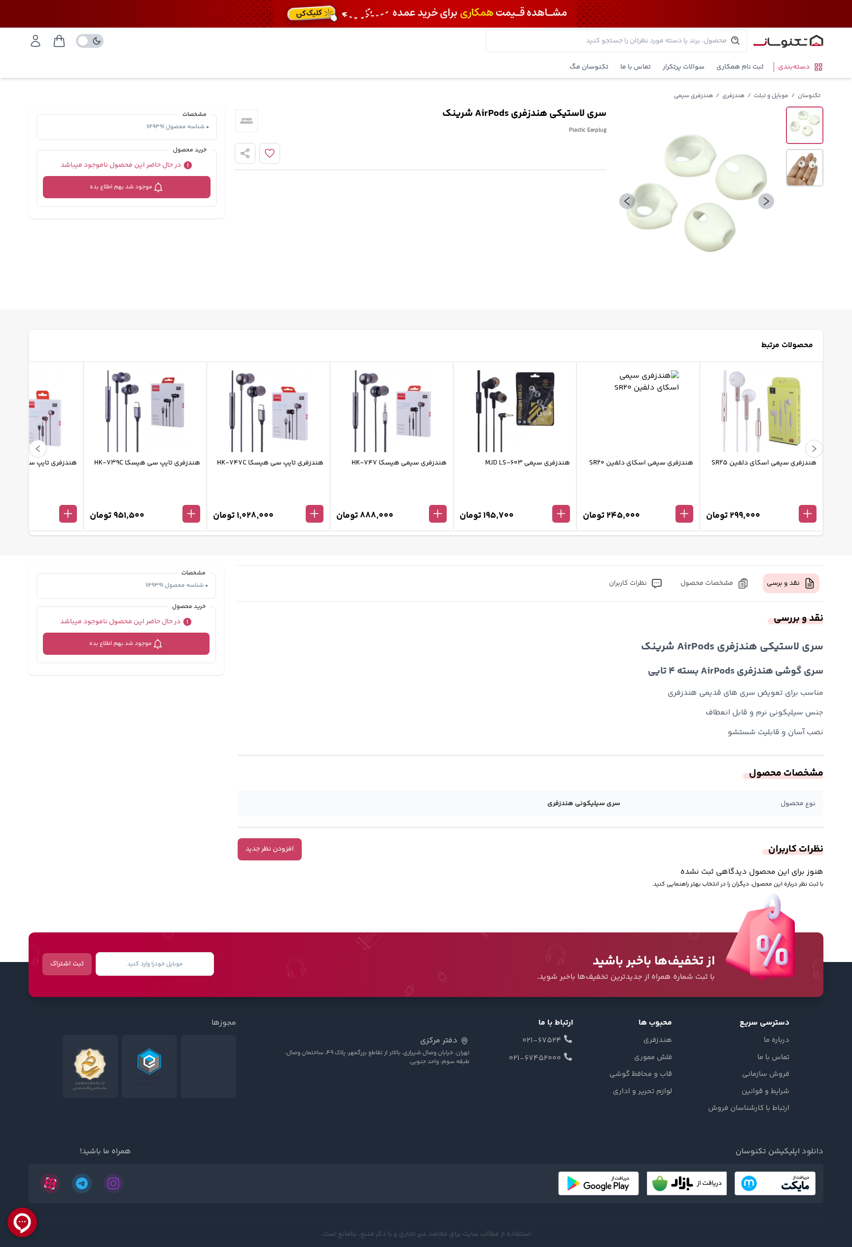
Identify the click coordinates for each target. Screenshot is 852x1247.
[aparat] (50, 1183)
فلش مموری (653, 1057)
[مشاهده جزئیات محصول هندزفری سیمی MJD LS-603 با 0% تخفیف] (515, 497)
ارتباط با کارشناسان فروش (748, 1108)
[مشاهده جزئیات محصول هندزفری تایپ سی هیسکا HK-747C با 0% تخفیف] (268, 497)
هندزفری (733, 96)
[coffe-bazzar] (687, 1183)
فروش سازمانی (765, 1074)
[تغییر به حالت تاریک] (90, 41)
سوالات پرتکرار (684, 67)
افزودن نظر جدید (270, 849)
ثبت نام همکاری (740, 67)
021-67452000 (535, 1059)
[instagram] (113, 1183)
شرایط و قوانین (765, 1091)
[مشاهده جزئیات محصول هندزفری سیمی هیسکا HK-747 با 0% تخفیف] (391, 497)
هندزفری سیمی (693, 96)
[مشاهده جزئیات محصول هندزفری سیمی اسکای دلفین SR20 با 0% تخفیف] (638, 497)
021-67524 (541, 1041)
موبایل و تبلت (771, 96)
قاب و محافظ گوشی (640, 1074)
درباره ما (776, 1040)
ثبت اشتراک (67, 964)
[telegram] (82, 1183)
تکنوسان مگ (588, 67)
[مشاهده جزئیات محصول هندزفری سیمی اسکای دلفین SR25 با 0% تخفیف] (761, 497)
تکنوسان (809, 96)
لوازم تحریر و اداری (642, 1091)
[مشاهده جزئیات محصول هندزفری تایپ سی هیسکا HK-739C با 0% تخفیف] (145, 497)
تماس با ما (635, 67)
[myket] (775, 1183)
